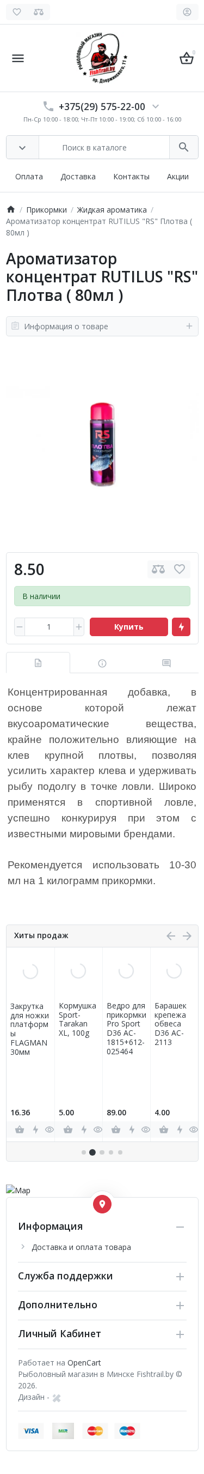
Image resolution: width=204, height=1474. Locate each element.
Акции (178, 176)
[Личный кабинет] (187, 12)
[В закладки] (179, 569)
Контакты (131, 176)
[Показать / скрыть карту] (102, 1204)
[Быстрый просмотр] (49, 1129)
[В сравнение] (158, 569)
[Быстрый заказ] (181, 627)
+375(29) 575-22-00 (102, 106)
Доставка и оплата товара (81, 1247)
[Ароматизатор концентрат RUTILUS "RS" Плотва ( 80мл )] (102, 444)
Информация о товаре (66, 326)
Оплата (29, 176)
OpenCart (84, 1362)
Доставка (78, 176)
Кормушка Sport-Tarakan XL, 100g (77, 1019)
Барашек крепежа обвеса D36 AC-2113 (170, 1024)
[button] (92, 1152)
